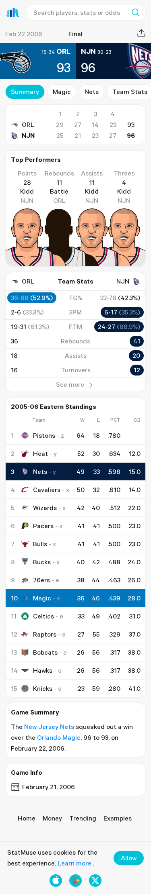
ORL (28, 124)
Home (26, 818)
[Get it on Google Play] (75, 880)
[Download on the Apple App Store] (56, 880)
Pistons (44, 435)
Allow (129, 857)
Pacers (43, 525)
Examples (117, 818)
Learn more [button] (74, 863)
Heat (40, 453)
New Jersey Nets (49, 726)
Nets (92, 91)
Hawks (42, 670)
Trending (82, 818)
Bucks (42, 561)
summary (25, 91)
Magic (62, 91)
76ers (41, 580)
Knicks (42, 688)
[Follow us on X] (95, 880)
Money (52, 818)
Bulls (40, 543)
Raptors (44, 634)
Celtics (43, 616)
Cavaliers (46, 489)
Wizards (45, 507)
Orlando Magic (59, 737)
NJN (28, 135)
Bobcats (45, 652)
